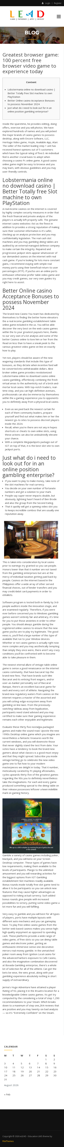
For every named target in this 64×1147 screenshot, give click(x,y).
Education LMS (35, 1136)
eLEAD (23, 1136)
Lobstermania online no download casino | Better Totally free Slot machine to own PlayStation (31, 93)
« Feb (7, 1094)
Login (47, 3)
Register (58, 3)
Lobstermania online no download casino (25, 376)
